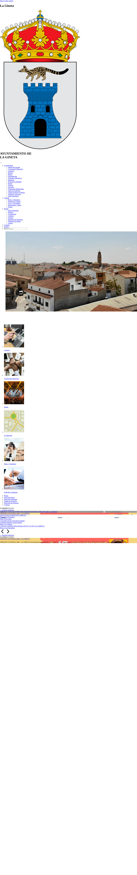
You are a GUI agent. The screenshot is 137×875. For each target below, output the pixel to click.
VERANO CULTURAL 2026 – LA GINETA (15, 513)
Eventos (10, 218)
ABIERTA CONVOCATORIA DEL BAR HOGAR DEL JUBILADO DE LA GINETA (28, 512)
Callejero (11, 216)
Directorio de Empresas (15, 219)
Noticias (10, 185)
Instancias (11, 180)
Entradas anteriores (7, 510)
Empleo (6, 227)
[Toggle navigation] (1, 162)
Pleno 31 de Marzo (6, 524)
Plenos (10, 174)
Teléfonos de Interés (14, 221)
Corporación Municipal (15, 169)
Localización (12, 214)
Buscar (6, 229)
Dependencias (12, 176)
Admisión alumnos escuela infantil (11, 522)
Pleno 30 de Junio (5, 519)
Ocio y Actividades (14, 203)
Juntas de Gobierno (14, 191)
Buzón (10, 183)
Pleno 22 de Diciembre (7, 517)
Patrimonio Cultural (14, 201)
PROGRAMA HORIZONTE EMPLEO (13, 515)
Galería (10, 223)
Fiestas (10, 207)
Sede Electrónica (13, 196)
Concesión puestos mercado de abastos (12, 521)
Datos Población (13, 210)
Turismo (6, 198)
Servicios (11, 187)
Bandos (10, 173)
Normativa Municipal (15, 178)
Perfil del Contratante (14, 182)
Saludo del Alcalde (14, 167)
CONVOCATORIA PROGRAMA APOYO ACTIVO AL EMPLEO (22, 526)
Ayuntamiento (8, 165)
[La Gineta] (40, 148)
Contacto (7, 225)
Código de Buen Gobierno (16, 192)
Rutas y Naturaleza (14, 200)
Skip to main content (6, 1)
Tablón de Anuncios (14, 194)
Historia (10, 212)
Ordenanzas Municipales (16, 189)
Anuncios (11, 171)
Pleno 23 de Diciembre (7, 528)
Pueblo (6, 209)
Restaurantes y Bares (14, 205)
